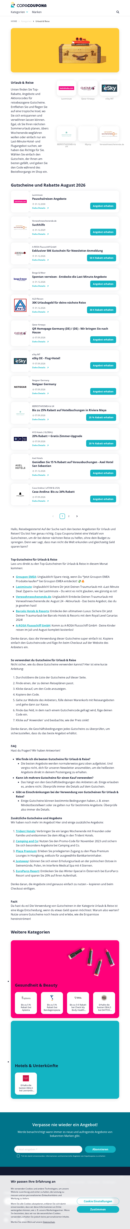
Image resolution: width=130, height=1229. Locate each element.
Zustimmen (98, 1209)
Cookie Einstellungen (98, 1201)
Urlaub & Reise (43, 21)
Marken (37, 12)
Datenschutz (49, 1222)
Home (14, 21)
